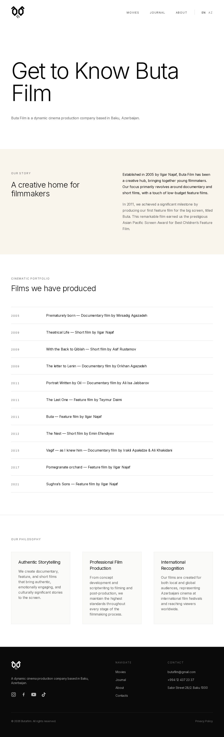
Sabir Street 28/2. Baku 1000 (188, 688)
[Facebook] (23, 694)
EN (204, 12)
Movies (133, 12)
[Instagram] (13, 694)
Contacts (122, 695)
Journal (157, 12)
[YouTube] (33, 694)
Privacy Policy (204, 721)
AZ (210, 12)
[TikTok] (43, 694)
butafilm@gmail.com (181, 672)
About (181, 12)
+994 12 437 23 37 (181, 680)
